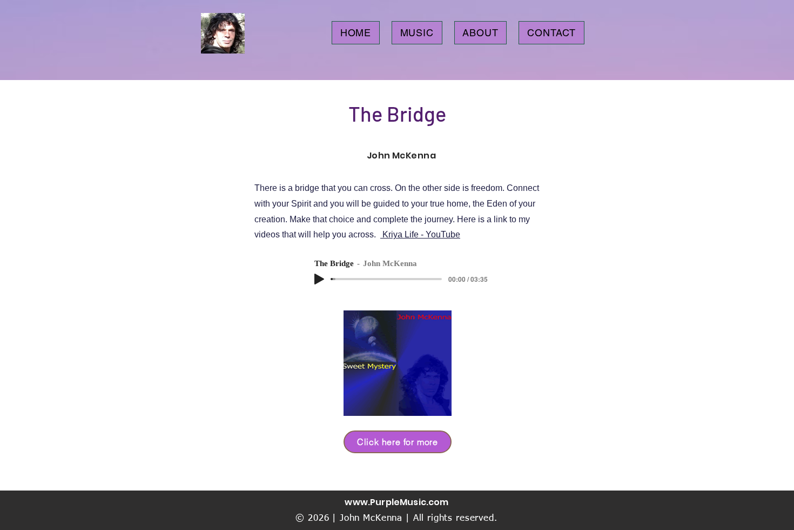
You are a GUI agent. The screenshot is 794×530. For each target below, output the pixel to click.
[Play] (319, 279)
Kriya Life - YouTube (420, 234)
